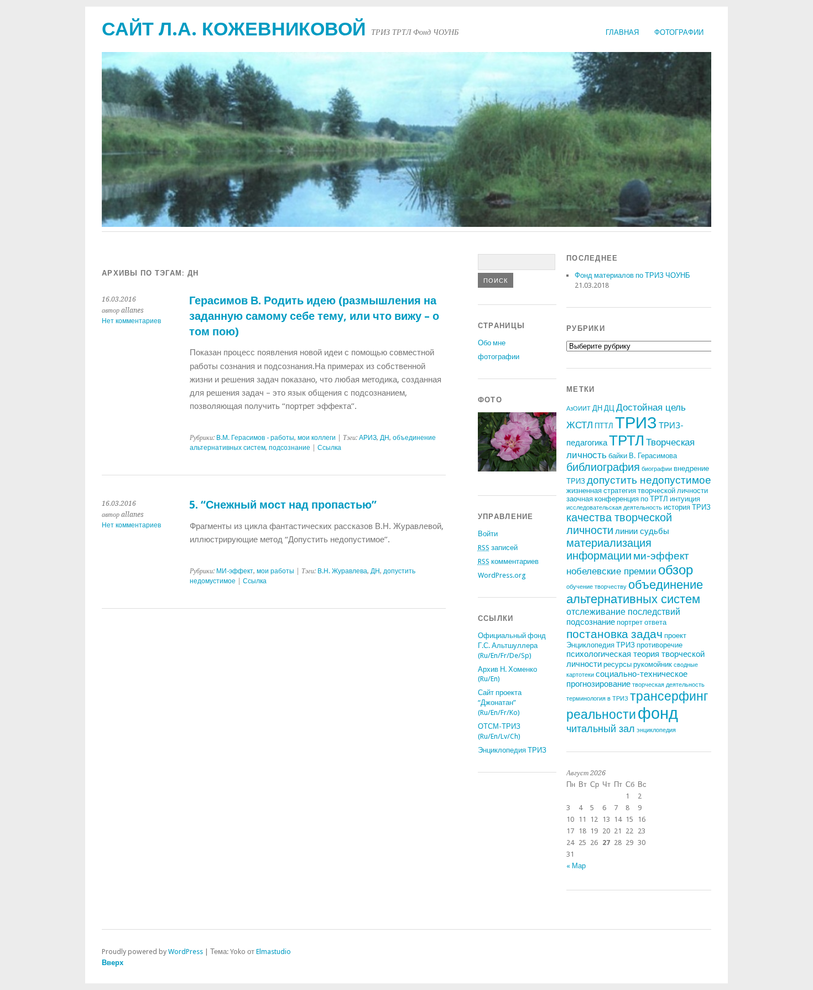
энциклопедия (656, 730)
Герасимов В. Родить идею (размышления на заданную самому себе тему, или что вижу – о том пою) (314, 316)
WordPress (185, 951)
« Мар (576, 866)
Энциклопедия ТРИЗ (512, 750)
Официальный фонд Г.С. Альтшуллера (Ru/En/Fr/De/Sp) (512, 645)
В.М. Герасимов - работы (255, 438)
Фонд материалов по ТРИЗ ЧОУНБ (632, 275)
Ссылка (329, 448)
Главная (622, 32)
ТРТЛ (626, 440)
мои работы (275, 571)
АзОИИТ (578, 408)
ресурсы (617, 664)
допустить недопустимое (649, 480)
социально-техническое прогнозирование (626, 679)
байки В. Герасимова (642, 456)
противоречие (659, 645)
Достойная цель (651, 407)
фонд (658, 713)
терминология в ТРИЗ (597, 698)
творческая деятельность (668, 684)
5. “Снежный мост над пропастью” (283, 505)
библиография (603, 467)
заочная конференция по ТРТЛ (617, 499)
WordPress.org (501, 575)
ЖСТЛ (579, 425)
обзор (675, 570)
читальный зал (600, 728)
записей (498, 547)
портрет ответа (641, 622)
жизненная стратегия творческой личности (637, 490)
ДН (384, 438)
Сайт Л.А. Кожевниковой (234, 29)
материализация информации (609, 549)
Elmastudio (273, 951)
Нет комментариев (131, 321)
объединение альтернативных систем (634, 592)
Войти (488, 534)
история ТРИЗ (687, 507)
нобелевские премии (611, 571)
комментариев (508, 561)
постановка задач (614, 634)
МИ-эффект (234, 571)
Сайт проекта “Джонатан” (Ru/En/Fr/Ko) (500, 702)
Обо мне (491, 343)
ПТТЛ (604, 426)
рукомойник (652, 664)
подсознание (289, 448)
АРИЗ (368, 438)
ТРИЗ (636, 422)
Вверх (112, 962)
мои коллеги (317, 438)
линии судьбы (642, 531)
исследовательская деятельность (614, 507)
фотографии (678, 32)
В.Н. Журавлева (342, 571)
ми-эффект (661, 556)
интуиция (685, 499)
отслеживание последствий (623, 612)
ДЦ (609, 408)
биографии (657, 469)
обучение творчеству (596, 586)
